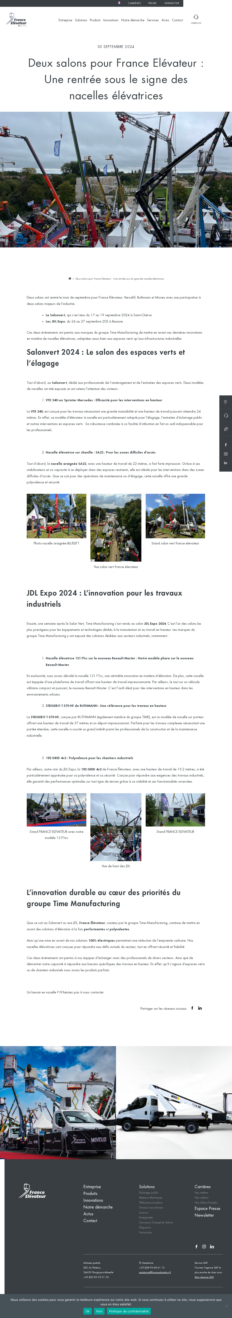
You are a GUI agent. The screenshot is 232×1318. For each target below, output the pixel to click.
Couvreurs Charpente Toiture (156, 1222)
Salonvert (55, 923)
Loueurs (143, 1212)
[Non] (226, 1306)
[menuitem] (119, 2)
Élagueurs (145, 1227)
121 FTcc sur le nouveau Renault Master (105, 658)
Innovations (110, 20)
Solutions (81, 20)
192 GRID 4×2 (56, 758)
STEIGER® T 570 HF (60, 706)
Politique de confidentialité (129, 1311)
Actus (165, 20)
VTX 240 (52, 400)
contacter (97, 992)
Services (153, 20)
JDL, (75, 923)
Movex (160, 297)
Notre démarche (132, 20)
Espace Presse (207, 1208)
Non (99, 1311)
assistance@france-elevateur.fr (155, 1272)
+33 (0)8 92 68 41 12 (151, 1267)
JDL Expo (150, 623)
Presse (152, 3)
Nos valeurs (201, 1197)
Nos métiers (201, 1192)
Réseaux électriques (150, 1197)
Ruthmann (144, 297)
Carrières (134, 3)
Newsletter (171, 3)
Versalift (129, 297)
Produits (95, 20)
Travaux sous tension (151, 1207)
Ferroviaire (145, 1232)
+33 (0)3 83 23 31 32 (96, 1277)
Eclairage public (149, 1192)
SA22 (99, 452)
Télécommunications (150, 1202)
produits (91, 970)
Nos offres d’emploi (206, 1202)
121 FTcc (96, 676)
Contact (177, 20)
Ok (88, 1311)
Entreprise (65, 20)
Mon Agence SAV (204, 1277)
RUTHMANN (88, 706)
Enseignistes (146, 1217)
